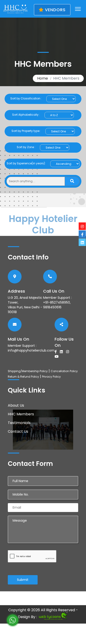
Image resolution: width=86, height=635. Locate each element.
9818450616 (52, 307)
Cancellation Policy (64, 371)
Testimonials (19, 422)
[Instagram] (68, 352)
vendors (55, 10)
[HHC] (15, 9)
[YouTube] (58, 356)
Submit (22, 579)
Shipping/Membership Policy (28, 371)
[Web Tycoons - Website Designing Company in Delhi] (53, 616)
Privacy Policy (51, 377)
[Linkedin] (62, 352)
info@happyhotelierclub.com (31, 350)
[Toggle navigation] (78, 9)
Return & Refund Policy (23, 377)
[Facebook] (57, 352)
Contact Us (18, 431)
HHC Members (21, 414)
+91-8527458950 (56, 302)
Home (42, 78)
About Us (16, 405)
